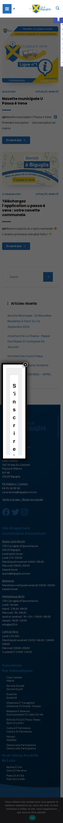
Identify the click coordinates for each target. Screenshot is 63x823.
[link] (58, 18)
